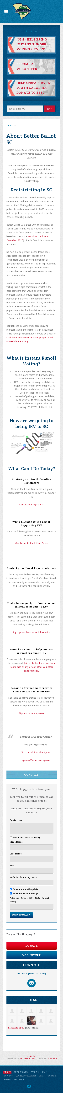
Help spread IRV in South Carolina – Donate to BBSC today (33, 90)
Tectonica (51, 1059)
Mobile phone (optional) (24, 877)
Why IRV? (8, 1076)
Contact (31, 775)
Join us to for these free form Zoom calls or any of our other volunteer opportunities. (32, 667)
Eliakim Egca (16, 1027)
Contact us (16, 820)
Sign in (31, 1056)
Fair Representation (14, 1079)
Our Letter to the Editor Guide (31, 543)
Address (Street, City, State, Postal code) (29, 899)
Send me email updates (26, 889)
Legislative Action (26, 1076)
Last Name (16, 853)
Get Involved (21, 1072)
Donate (31, 945)
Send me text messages (26, 893)
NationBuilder (27, 1059)
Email (13, 865)
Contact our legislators (31, 504)
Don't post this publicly (26, 837)
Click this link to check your (36, 752)
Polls (42, 1076)
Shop (44, 1072)
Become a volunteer (26, 66)
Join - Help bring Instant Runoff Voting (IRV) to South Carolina (31, 46)
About (7, 1072)
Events (35, 1072)
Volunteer (31, 955)
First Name (16, 841)
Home (9, 125)
